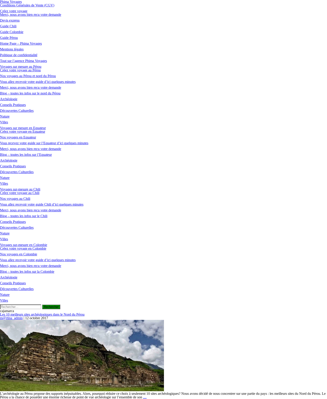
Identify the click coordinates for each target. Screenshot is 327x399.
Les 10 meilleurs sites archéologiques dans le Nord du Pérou (42, 314)
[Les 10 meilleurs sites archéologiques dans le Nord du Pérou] (82, 390)
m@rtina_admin (11, 318)
